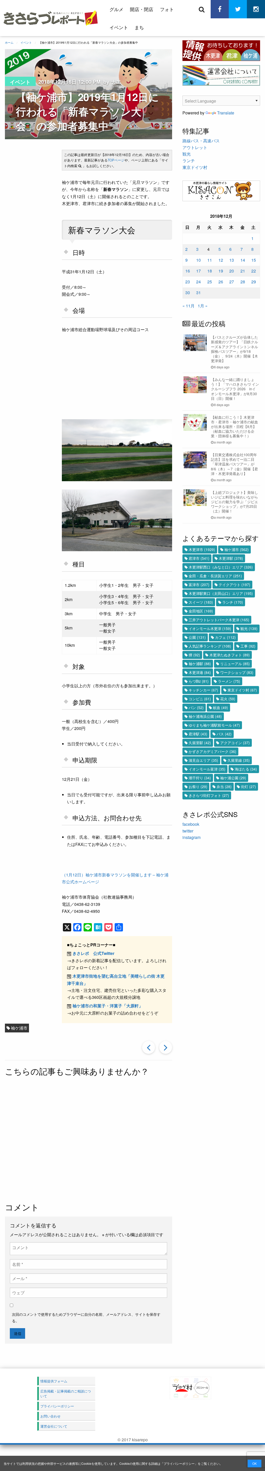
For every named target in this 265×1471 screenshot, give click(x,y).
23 (187, 282)
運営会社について (53, 1426)
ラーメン (229, 681)
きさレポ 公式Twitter (93, 953)
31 (198, 292)
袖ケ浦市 (19, 1028)
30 (187, 292)
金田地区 (201, 610)
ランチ (188, 161)
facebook (190, 824)
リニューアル (235, 663)
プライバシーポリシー (179, 1463)
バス (224, 733)
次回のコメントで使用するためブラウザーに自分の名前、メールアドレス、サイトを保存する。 (86, 1317)
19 (220, 271)
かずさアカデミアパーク (212, 751)
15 (253, 260)
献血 (220, 707)
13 (231, 260)
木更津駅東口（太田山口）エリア (221, 593)
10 (198, 260)
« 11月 (188, 306)
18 (209, 271)
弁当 (224, 786)
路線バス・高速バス (201, 141)
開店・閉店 (141, 9)
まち (139, 27)
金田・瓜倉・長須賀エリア (215, 575)
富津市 (199, 584)
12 (220, 260)
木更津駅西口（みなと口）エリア (221, 567)
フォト (167, 9)
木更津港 (200, 672)
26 (220, 282)
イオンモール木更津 (210, 628)
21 (242, 271)
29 (253, 282)
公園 (197, 637)
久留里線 (238, 760)
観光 (186, 154)
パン (196, 707)
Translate (225, 113)
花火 (227, 698)
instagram (191, 837)
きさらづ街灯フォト (209, 795)
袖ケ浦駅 (200, 663)
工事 (247, 646)
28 (242, 282)
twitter (187, 831)
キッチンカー (203, 689)
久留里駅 (200, 742)
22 (253, 271)
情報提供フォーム (53, 1381)
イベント (118, 27)
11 (209, 260)
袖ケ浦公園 (233, 777)
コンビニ (200, 698)
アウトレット (194, 147)
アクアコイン (235, 742)
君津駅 (198, 733)
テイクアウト (234, 584)
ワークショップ (236, 672)
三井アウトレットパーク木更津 (219, 619)
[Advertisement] (127, 1140)
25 (209, 282)
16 (187, 271)
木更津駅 (231, 558)
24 (198, 282)
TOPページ (116, 160)
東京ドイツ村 (194, 167)
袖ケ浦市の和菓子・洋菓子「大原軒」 (107, 1006)
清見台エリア (203, 760)
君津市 (199, 558)
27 (231, 282)
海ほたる (246, 769)
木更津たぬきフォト (229, 654)
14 (242, 260)
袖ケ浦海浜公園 (205, 716)
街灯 (248, 786)
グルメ (116, 9)
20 (231, 271)
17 (198, 271)
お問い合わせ (50, 1416)
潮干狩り (200, 777)
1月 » (203, 306)
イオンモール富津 (207, 769)
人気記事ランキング (210, 646)
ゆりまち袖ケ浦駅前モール (214, 725)
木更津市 (202, 549)
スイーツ (201, 602)
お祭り (198, 786)
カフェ (225, 637)
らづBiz (199, 681)
